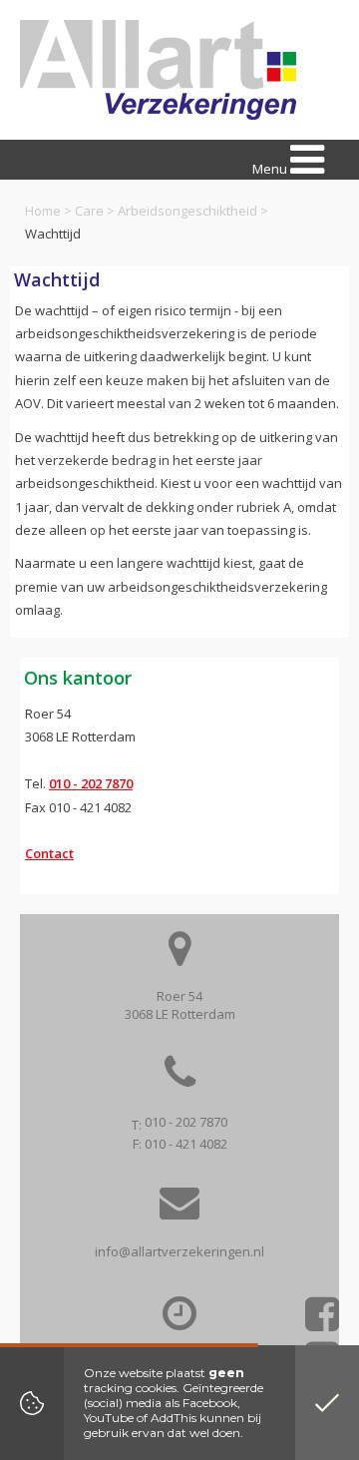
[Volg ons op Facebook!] (322, 1320)
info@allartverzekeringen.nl (179, 1251)
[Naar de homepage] (158, 70)
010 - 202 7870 (91, 783)
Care (89, 211)
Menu (271, 169)
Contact (49, 853)
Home (43, 211)
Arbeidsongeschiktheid (187, 211)
